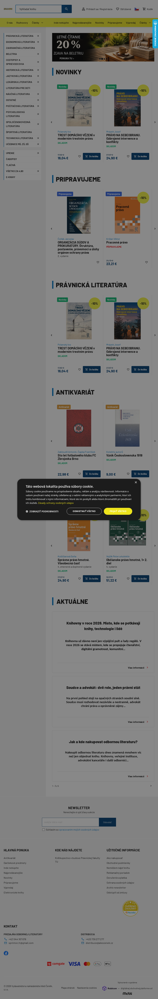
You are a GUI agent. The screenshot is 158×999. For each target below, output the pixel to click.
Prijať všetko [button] (118, 511)
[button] (42, 511)
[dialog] (79, 499)
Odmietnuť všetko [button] (84, 511)
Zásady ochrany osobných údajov (56, 502)
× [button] (136, 482)
